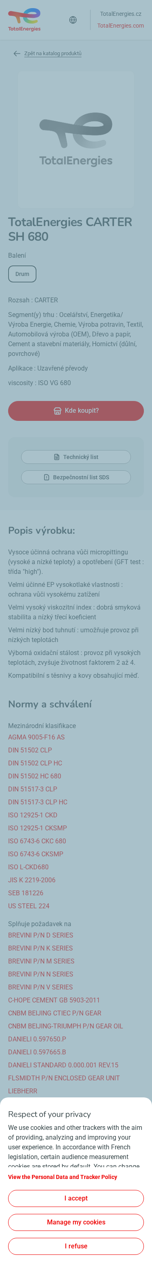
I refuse (76, 1246)
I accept (76, 1198)
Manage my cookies (76, 1222)
